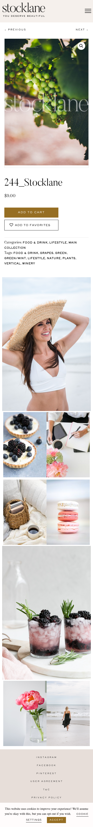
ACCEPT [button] (56, 820)
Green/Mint (15, 258)
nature (54, 258)
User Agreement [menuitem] (46, 781)
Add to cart (31, 212)
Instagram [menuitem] (46, 757)
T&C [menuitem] (46, 790)
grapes (46, 253)
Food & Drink (35, 243)
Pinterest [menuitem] (46, 774)
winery (28, 264)
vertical (12, 264)
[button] (81, 46)
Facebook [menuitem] (46, 766)
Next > (82, 30)
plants (69, 258)
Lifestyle (58, 243)
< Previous (15, 30)
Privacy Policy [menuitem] (46, 798)
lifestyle (36, 258)
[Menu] (88, 11)
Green (61, 253)
